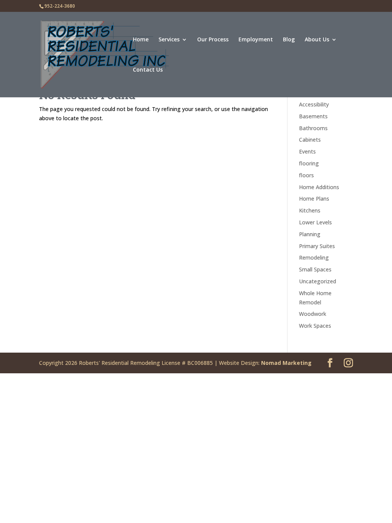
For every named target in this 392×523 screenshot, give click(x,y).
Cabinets (310, 139)
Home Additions (319, 187)
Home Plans (314, 198)
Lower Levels (315, 222)
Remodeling (314, 257)
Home (141, 40)
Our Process (213, 40)
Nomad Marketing (286, 362)
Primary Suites (317, 246)
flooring (309, 163)
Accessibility (314, 104)
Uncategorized (317, 281)
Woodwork (312, 313)
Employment (255, 40)
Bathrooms (313, 128)
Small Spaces (315, 269)
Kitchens (309, 210)
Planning (309, 234)
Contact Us (148, 70)
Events (307, 151)
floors (306, 175)
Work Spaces (315, 325)
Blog (289, 40)
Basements (313, 116)
